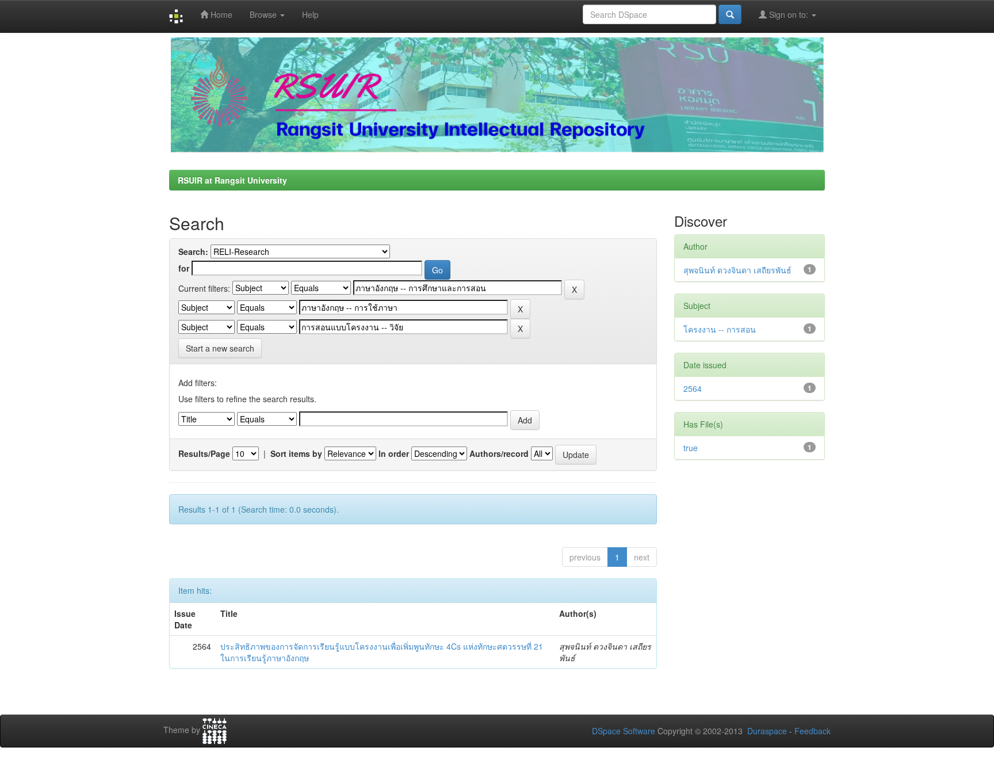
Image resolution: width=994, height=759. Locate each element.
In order (394, 453)
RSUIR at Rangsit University (232, 180)
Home (220, 14)
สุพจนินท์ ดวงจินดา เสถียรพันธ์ (737, 270)
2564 (692, 388)
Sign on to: (789, 14)
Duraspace (767, 731)
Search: (193, 251)
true (690, 447)
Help (310, 14)
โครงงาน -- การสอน (719, 329)
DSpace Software (623, 731)
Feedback (812, 731)
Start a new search (220, 348)
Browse (264, 14)
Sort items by (296, 453)
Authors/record (499, 453)
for (183, 268)
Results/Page (204, 453)
